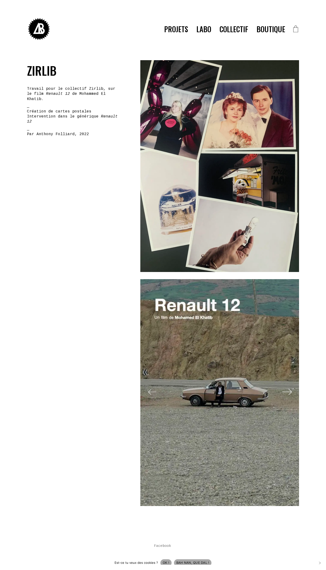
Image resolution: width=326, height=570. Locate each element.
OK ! (166, 563)
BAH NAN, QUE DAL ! (192, 563)
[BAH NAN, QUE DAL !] (320, 562)
